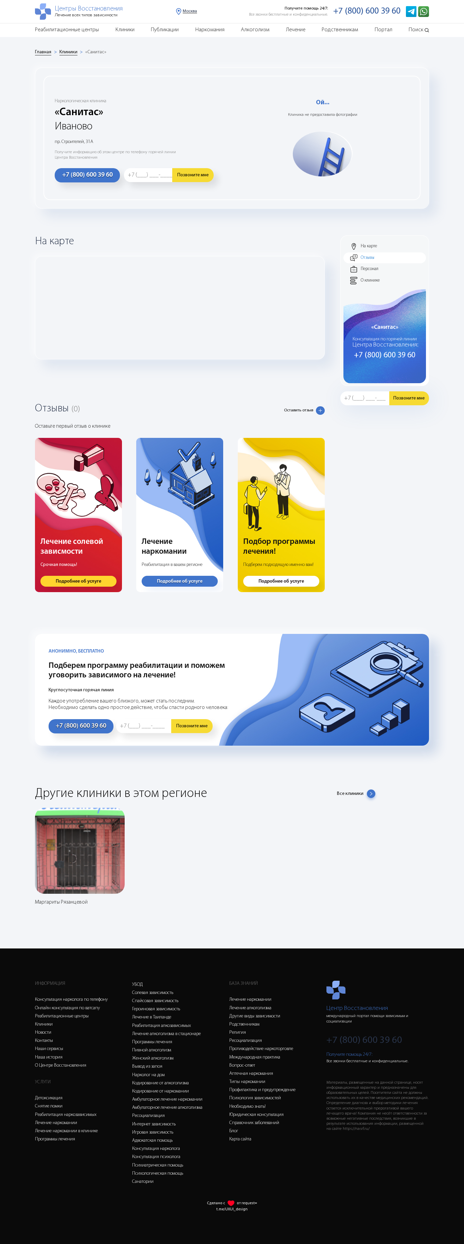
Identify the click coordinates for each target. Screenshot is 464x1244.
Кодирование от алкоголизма (160, 1083)
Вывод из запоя (147, 1066)
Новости (43, 1032)
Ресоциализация (148, 1115)
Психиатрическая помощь (157, 1165)
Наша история (49, 1057)
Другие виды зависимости (254, 1016)
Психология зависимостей (255, 1098)
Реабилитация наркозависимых (65, 1114)
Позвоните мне (193, 175)
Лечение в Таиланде (151, 1017)
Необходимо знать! (247, 1106)
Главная (43, 52)
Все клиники (350, 793)
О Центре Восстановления (60, 1065)
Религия (237, 1032)
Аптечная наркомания (251, 1073)
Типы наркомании (247, 1081)
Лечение (295, 30)
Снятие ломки (49, 1106)
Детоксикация (49, 1098)
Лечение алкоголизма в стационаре (166, 1033)
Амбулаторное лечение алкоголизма (167, 1107)
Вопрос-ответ (242, 1065)
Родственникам (340, 30)
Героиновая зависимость (156, 1009)
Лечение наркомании (56, 1122)
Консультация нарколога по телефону (71, 999)
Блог (233, 1131)
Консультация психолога (156, 1156)
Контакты (44, 1040)
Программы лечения (55, 1139)
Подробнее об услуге (78, 581)
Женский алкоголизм (153, 1058)
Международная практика (254, 1057)
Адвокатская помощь (152, 1140)
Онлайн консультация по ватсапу (67, 1008)
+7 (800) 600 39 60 (366, 11)
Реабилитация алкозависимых (161, 1025)
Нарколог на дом (148, 1075)
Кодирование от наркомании (160, 1091)
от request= (247, 1203)
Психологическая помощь (157, 1173)
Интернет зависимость (154, 1124)
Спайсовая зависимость (155, 1000)
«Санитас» (95, 52)
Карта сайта (240, 1139)
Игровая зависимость (152, 1132)
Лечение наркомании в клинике (66, 1131)
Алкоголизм (255, 30)
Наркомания (210, 30)
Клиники (125, 30)
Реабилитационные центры (67, 30)
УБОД (137, 984)
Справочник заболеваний (254, 1122)
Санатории (143, 1181)
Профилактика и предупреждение (262, 1089)
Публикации (165, 30)
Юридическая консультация (256, 1114)
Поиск (416, 30)
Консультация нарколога (156, 1148)
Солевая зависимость (152, 992)
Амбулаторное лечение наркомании (167, 1099)
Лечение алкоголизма (250, 1008)
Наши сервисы (49, 1048)
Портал (383, 30)
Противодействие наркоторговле (261, 1048)
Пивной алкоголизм (151, 1050)
